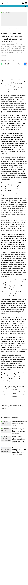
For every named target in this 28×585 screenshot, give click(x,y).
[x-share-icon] (5, 64)
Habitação (4, 408)
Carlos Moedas (5, 405)
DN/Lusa (3, 55)
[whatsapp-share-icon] (2, 64)
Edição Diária (5, 6)
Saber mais (14, 389)
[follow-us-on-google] (25, 64)
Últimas (12, 6)
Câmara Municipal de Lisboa (16, 405)
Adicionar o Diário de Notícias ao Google (14, 392)
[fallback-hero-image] (6, 423)
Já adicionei (14, 396)
